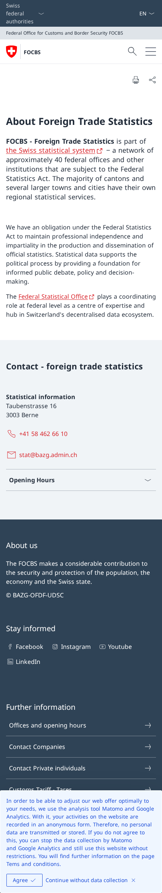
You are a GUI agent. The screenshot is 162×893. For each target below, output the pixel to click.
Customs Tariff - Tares (40, 789)
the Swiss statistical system (50, 150)
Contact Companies (37, 747)
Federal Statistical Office (53, 296)
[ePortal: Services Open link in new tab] (136, 13)
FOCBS (32, 52)
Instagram (75, 646)
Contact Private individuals (47, 768)
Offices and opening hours (47, 725)
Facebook (29, 646)
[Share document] (152, 79)
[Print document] (135, 79)
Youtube (120, 646)
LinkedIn (28, 662)
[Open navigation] (150, 51)
